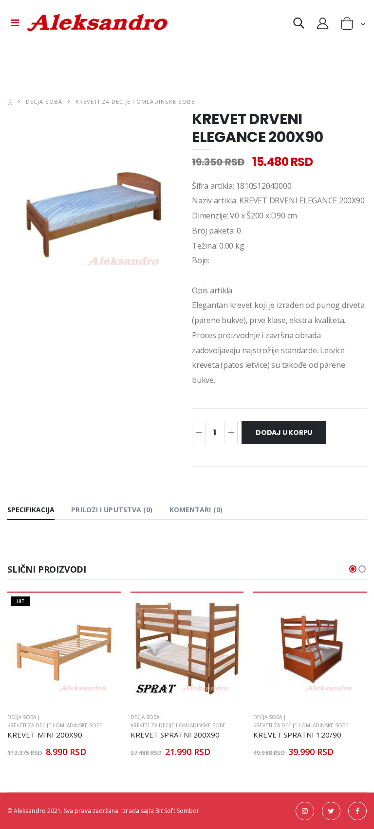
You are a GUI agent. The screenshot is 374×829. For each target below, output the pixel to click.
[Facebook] (357, 811)
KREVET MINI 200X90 (44, 734)
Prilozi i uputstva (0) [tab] (111, 509)
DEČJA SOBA (44, 101)
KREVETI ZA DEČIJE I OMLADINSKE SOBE (134, 101)
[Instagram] (305, 811)
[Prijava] (322, 23)
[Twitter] (331, 811)
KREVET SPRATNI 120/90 (297, 734)
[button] (298, 25)
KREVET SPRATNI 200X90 (175, 734)
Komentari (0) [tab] (196, 509)
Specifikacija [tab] (31, 509)
